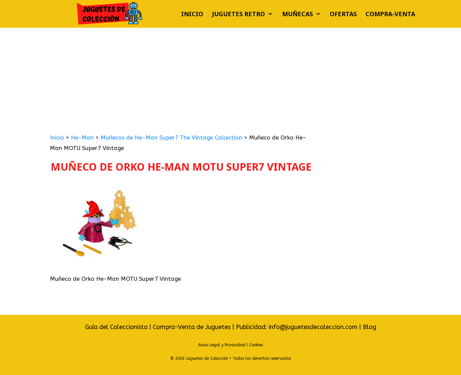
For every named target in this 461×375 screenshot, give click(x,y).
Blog (369, 327)
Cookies (256, 345)
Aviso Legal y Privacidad (221, 345)
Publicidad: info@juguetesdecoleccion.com (297, 327)
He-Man (82, 137)
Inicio (192, 14)
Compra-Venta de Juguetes (192, 327)
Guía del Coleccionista (116, 327)
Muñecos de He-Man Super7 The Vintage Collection (171, 137)
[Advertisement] (230, 78)
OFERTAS (343, 14)
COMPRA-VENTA (390, 14)
